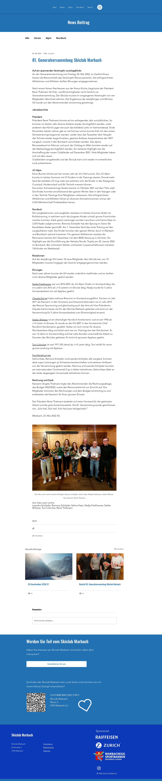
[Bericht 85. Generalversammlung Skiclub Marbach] (100, 566)
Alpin (48, 38)
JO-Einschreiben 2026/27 (38, 584)
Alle (27, 38)
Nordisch (61, 38)
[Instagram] (99, 768)
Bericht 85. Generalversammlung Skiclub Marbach (100, 584)
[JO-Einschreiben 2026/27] (48, 566)
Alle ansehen (119, 549)
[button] (56, 664)
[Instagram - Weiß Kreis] (99, 7)
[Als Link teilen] (33, 528)
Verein (37, 38)
